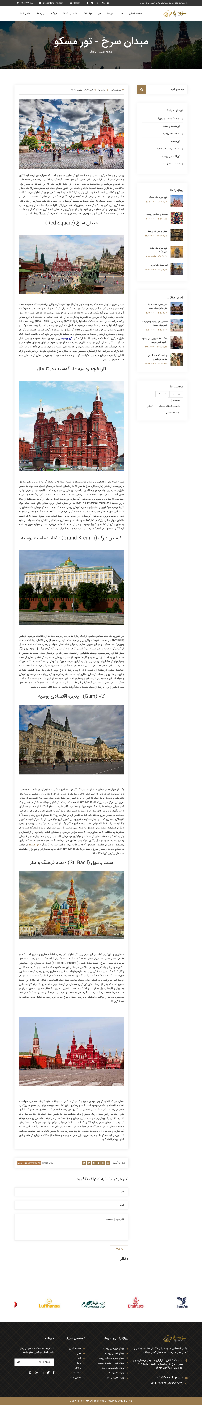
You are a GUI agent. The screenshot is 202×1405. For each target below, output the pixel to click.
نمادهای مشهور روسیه (157, 214)
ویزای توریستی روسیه (113, 1349)
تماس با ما (25, 14)
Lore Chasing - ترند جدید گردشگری (157, 357)
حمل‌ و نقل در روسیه (158, 231)
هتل (120, 14)
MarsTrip (126, 1401)
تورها (110, 14)
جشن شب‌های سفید (170, 164)
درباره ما (41, 14)
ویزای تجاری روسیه (114, 1353)
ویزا (99, 14)
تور (79, 1358)
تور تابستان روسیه (171, 134)
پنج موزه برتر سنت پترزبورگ (159, 250)
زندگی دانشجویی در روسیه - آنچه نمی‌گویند (155, 340)
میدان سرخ (175, 400)
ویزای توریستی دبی (114, 1378)
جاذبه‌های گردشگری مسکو (169, 406)
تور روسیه (175, 141)
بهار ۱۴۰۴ (87, 14)
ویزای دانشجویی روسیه (113, 1368)
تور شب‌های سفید (171, 126)
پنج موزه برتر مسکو (158, 197)
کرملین (149, 406)
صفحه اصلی (135, 14)
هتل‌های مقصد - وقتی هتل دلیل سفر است (157, 306)
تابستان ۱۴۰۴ (70, 14)
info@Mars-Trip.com (53, 3)
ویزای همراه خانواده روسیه (111, 1358)
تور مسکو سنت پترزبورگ (168, 119)
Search (76, 3)
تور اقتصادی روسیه (171, 156)
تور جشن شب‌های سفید (168, 149)
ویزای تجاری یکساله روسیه (111, 1363)
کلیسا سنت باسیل (173, 412)
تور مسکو (162, 394)
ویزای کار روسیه (116, 1373)
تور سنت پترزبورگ (159, 265)
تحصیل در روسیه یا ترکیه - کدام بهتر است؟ (155, 323)
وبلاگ (54, 14)
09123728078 (26, 3)
